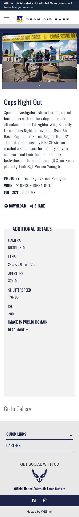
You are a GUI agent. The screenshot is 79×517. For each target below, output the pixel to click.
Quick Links (16, 434)
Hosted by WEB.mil (39, 511)
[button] (19, 7)
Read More (17, 329)
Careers (13, 445)
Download (17, 206)
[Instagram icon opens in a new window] (45, 500)
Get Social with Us (39, 464)
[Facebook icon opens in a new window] (34, 500)
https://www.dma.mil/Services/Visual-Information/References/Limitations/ (33, 383)
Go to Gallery (17, 408)
